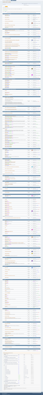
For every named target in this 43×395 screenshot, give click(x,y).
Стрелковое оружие (34, 205)
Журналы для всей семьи (8, 195)
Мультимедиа (6, 132)
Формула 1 (6, 225)
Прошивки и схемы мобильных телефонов (10, 170)
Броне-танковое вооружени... (35, 203)
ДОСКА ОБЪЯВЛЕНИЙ (7, 32)
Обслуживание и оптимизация (26, 377)
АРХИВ (5, 350)
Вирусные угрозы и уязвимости (8, 76)
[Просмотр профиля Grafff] (32, 15)
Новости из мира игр (7, 238)
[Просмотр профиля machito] (32, 85)
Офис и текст (6, 139)
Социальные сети (7, 86)
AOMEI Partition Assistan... (35, 135)
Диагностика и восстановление (8, 120)
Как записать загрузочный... (35, 150)
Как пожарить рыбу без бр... (35, 287)
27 (25, 11)
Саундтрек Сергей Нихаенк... (35, 179)
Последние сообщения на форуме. (7, 386)
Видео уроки (6, 128)
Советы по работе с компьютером (9, 144)
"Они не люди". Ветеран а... (35, 17)
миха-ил (38, 215)
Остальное (6, 306)
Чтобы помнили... (25, 368)
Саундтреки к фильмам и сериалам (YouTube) (10, 178)
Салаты (6, 290)
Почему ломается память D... (35, 154)
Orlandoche (8, 73)
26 (24, 11)
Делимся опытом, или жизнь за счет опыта (10, 275)
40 (36, 11)
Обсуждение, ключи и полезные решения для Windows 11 (11, 51)
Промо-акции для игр (35, 241)
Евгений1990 (8, 179)
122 (35, 12)
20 (19, 11)
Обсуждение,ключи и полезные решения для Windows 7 (11, 57)
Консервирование (7, 302)
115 (29, 12)
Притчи (33, 320)
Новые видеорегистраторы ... (35, 255)
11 (11, 11)
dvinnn (8, 239)
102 (18, 12)
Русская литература (7, 192)
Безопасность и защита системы (8, 118)
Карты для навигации (7, 249)
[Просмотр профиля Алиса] (32, 283)
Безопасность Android (7, 159)
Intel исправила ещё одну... (35, 101)
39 (35, 11)
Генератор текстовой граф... (35, 113)
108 (23, 12)
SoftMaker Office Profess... (35, 140)
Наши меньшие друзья (7, 323)
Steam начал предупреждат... (35, 239)
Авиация (6, 199)
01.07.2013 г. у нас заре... (35, 44)
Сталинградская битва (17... (35, 21)
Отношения (6, 273)
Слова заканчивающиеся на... (35, 246)
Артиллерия (34, 201)
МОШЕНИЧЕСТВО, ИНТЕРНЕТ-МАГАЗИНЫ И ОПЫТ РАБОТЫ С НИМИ (12, 329)
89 (7, 12)
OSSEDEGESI (34, 196)
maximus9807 (34, 167)
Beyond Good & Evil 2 (34, 237)
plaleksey (39, 38)
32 (29, 11)
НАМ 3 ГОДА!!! (34, 42)
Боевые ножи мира (7, 216)
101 (17, 12)
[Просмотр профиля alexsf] (32, 17)
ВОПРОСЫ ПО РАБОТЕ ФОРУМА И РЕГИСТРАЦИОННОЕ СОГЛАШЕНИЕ (12, 34)
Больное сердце (34, 343)
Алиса (8, 15)
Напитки (6, 300)
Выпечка (6, 296)
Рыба (5, 286)
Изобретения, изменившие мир (8, 94)
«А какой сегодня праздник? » (8, 372)
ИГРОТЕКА (6, 245)
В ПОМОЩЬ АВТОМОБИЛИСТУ (8, 342)
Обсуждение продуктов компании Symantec (10, 66)
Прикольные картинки (7, 313)
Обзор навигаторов (7, 253)
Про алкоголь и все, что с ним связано (9, 331)
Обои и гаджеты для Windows (8, 146)
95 (12, 12)
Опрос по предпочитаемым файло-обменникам (10, 107)
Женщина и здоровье (7, 269)
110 (25, 12)
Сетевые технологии (7, 92)
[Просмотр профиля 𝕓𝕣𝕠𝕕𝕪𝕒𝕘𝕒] (32, 25)
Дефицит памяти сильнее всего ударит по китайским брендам (11, 362)
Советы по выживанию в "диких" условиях (10, 262)
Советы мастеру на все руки (8, 258)
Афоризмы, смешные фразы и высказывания (10, 317)
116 (30, 12)
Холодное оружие (7, 214)
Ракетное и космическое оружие (8, 208)
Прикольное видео (34, 316)
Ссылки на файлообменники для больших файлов (10, 109)
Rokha (38, 239)
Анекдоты (34, 310)
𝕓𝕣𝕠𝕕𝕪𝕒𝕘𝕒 (37, 25)
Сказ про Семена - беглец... (35, 312)
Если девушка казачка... (35, 215)
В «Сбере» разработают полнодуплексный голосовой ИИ (10, 357)
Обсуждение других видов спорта (9, 231)
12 (12, 11)
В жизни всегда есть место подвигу (9, 26)
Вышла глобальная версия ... (35, 152)
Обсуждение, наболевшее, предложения (9, 74)
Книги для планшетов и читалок (8, 172)
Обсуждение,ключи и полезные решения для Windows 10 (11, 55)
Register (30, 3)
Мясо (5, 284)
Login (31, 3)
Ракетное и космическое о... (35, 209)
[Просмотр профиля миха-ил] (32, 215)
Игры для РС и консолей (7, 240)
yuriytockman (38, 40)
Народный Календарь (35, 48)
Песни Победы (34, 25)
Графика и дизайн (25, 376)
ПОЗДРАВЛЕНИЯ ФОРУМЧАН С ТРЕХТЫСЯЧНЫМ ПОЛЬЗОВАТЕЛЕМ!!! (12, 45)
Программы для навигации (8, 251)
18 (17, 11)
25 (23, 11)
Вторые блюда (6, 282)
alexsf (38, 17)
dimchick (37, 350)
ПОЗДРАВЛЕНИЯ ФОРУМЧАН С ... (35, 46)
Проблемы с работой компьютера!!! (9, 97)
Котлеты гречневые (34, 283)
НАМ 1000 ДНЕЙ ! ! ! (34, 40)
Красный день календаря (8, 47)
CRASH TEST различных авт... (35, 339)
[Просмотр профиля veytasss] (32, 44)
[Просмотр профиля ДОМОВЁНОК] (32, 19)
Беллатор (6, 229)
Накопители (6, 134)
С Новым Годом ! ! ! (34, 350)
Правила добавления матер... (35, 177)
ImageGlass (6, 376)
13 (13, 11)
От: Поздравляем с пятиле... (35, 38)
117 (31, 12)
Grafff (9, 15)
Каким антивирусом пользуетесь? (9, 68)
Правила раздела (7, 182)
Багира (12, 127)
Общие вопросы (7, 277)
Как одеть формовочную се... (35, 285)
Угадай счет (6, 233)
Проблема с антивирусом (8, 72)
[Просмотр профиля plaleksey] (32, 38)
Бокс (5, 227)
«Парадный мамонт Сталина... (35, 23)
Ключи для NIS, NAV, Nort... (35, 63)
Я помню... (34, 15)
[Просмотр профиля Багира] (32, 320)
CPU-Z (33, 121)
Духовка (6, 294)
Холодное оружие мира (11, 216)
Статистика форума (6, 384)
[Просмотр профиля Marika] (32, 287)
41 (37, 11)
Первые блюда (6, 280)
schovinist (8, 201)
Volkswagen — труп (34, 341)
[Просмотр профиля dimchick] (32, 350)
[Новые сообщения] (3, 15)
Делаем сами (6, 267)
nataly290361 (10, 48)
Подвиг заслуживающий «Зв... (35, 27)
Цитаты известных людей (8, 327)
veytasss (38, 44)
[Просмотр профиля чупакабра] (32, 21)
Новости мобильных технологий (8, 168)
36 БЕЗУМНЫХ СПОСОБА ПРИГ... (35, 306)
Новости (6, 90)
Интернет (6, 129)
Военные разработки (7, 212)
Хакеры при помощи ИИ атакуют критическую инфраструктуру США (11, 383)
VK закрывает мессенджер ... (35, 87)
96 (13, 12)
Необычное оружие (7, 210)
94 (11, 12)
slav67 (7, 281)
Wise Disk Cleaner (6, 377)
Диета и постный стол (7, 288)
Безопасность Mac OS (7, 84)
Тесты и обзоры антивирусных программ (9, 70)
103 (19, 12)
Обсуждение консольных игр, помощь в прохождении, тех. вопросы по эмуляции (14, 242)
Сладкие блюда (6, 298)
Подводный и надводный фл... (35, 207)
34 (31, 11)
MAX (33, 130)
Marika (38, 287)
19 (18, 11)
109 (24, 12)
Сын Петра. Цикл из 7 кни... (35, 192)
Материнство (6, 271)
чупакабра (39, 21)
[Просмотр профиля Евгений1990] (32, 281)
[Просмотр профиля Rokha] (32, 239)
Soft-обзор (6, 149)
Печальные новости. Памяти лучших (9, 335)
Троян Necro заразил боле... (35, 160)
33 (30, 11)
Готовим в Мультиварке (7, 304)
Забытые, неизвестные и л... (35, 318)
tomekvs (19, 385)
